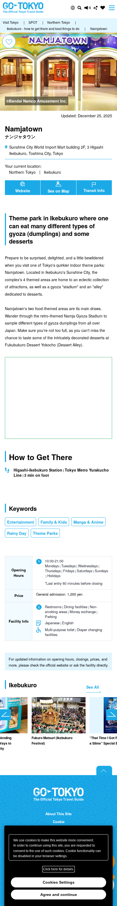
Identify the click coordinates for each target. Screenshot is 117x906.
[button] (73, 8)
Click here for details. (58, 869)
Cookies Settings (59, 882)
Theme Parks (45, 533)
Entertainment (20, 522)
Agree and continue (58, 894)
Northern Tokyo (22, 172)
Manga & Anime (88, 522)
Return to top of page (104, 770)
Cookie (58, 821)
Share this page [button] (96, 8)
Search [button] (80, 8)
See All (92, 687)
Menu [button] (112, 7)
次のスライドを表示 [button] (111, 714)
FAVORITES (102, 8)
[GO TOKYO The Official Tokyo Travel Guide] (23, 8)
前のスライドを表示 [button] (5, 714)
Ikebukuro (52, 172)
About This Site (58, 813)
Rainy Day (16, 533)
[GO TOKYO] (58, 794)
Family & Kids (54, 522)
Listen (87, 8)
